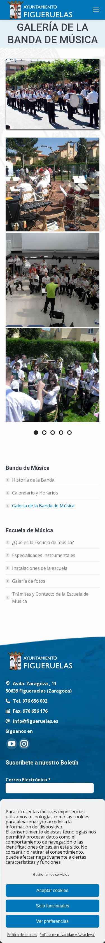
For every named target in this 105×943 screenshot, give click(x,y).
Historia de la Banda (33, 480)
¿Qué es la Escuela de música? (43, 542)
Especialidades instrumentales (43, 555)
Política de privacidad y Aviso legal (67, 934)
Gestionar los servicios (51, 874)
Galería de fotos (28, 581)
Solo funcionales (52, 905)
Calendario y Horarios (35, 493)
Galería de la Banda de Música (43, 506)
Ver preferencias (52, 921)
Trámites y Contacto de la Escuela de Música (50, 597)
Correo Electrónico (28, 780)
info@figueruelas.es (35, 721)
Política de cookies (22, 934)
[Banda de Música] (52, 94)
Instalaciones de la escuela (39, 568)
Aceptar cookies (52, 890)
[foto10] (52, 375)
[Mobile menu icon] (96, 9)
